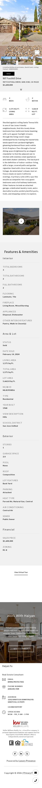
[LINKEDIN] (21, 753)
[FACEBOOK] (15, 753)
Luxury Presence (27, 761)
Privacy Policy (30, 773)
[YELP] (27, 753)
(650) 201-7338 (13, 689)
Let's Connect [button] (21, 649)
